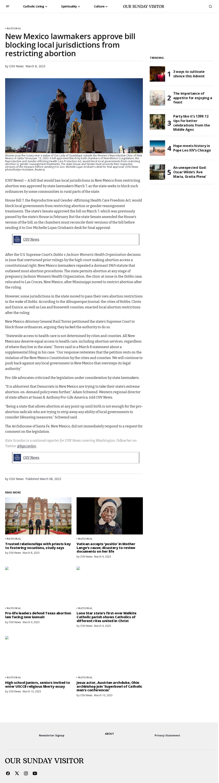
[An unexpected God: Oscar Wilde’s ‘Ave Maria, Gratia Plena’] (157, 172)
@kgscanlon (26, 446)
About (109, 734)
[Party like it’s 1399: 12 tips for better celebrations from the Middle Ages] (157, 122)
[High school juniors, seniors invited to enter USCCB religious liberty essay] (38, 654)
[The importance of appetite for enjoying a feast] (157, 98)
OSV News (31, 239)
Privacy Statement (167, 735)
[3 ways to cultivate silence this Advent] (157, 74)
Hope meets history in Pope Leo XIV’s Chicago (192, 148)
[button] (7, 6)
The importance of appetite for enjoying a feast (192, 98)
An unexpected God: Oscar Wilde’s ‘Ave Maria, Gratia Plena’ (189, 172)
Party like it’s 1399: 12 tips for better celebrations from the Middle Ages (191, 123)
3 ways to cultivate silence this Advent (189, 73)
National (14, 28)
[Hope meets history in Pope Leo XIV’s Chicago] (157, 148)
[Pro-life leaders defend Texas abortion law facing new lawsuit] (38, 585)
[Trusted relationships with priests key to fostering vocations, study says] (38, 515)
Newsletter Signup (51, 735)
